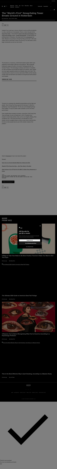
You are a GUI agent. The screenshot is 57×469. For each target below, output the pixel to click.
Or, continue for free (29, 246)
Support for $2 (30, 240)
